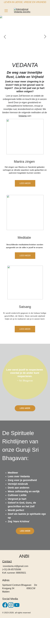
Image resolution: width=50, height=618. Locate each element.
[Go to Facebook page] (5, 605)
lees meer (25, 408)
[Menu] (6, 10)
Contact (7, 561)
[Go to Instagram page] (11, 605)
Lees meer (25, 183)
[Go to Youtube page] (16, 605)
